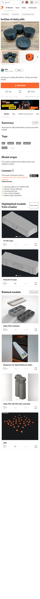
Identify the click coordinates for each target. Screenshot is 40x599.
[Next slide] (37, 57)
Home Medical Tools (28, 14)
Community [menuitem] (32, 8)
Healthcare (16, 14)
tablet (19, 143)
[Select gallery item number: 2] (18, 236)
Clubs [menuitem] (24, 8)
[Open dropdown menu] (37, 19)
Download (21, 85)
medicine (27, 143)
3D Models (6, 14)
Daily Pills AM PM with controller (16, 404)
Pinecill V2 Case (10, 280)
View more (34, 205)
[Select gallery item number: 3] (20, 236)
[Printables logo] (2, 7)
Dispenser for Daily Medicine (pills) (17, 365)
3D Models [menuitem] (9, 8)
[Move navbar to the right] (38, 8)
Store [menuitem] (17, 8)
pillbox (4, 148)
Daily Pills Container (11, 326)
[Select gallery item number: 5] (23, 236)
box (3, 143)
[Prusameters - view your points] (26, 2)
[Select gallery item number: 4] (21, 236)
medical (10, 143)
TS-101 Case (8, 241)
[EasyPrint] (22, 2)
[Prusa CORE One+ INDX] (20, 105)
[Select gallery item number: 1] (16, 236)
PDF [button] (36, 123)
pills (5, 443)
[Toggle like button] (4, 244)
